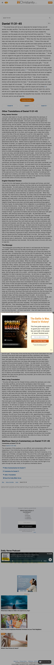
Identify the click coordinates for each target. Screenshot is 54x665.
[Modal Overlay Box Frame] (27, 332)
